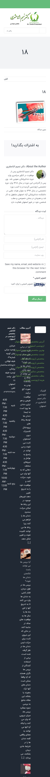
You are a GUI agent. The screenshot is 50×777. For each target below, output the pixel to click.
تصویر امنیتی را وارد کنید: (22, 284)
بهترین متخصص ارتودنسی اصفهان (29, 350)
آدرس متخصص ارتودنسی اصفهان (29, 341)
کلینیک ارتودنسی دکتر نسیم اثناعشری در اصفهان (41, 398)
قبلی (6, 79)
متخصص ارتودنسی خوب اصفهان (29, 367)
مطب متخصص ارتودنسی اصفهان (29, 376)
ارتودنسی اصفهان (36, 346)
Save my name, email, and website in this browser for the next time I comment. (25, 268)
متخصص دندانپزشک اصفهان (32, 371)
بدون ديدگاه (41, 129)
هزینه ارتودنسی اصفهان (33, 380)
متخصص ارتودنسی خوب (33, 363)
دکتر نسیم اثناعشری (15, 167)
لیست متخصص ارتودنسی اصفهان (29, 354)
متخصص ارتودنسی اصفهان (32, 358)
